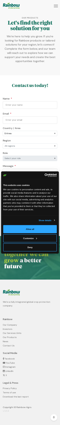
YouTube (10, 362)
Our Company (10, 324)
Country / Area (11, 128)
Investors (7, 329)
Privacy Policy (10, 388)
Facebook (9, 358)
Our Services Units (12, 333)
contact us (9, 345)
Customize (28, 238)
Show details (45, 220)
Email (6, 113)
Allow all (30, 229)
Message (8, 166)
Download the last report (16, 396)
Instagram (10, 366)
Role (5, 153)
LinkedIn (9, 371)
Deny (30, 247)
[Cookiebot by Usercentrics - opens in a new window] (44, 175)
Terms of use (9, 392)
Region (7, 140)
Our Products (10, 337)
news (5, 341)
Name (6, 98)
